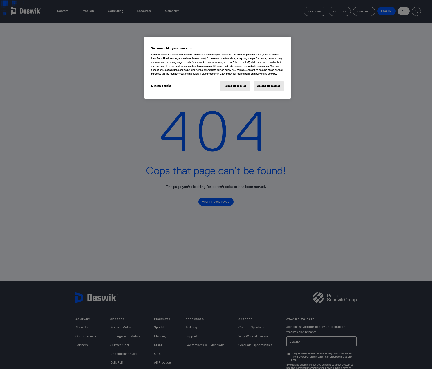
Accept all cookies (268, 85)
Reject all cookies (235, 85)
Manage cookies (161, 85)
